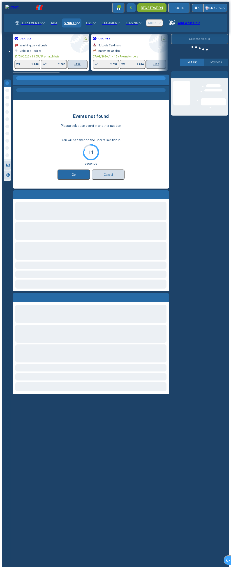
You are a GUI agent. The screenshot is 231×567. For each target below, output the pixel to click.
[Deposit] (131, 7)
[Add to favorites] (85, 38)
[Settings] (197, 8)
